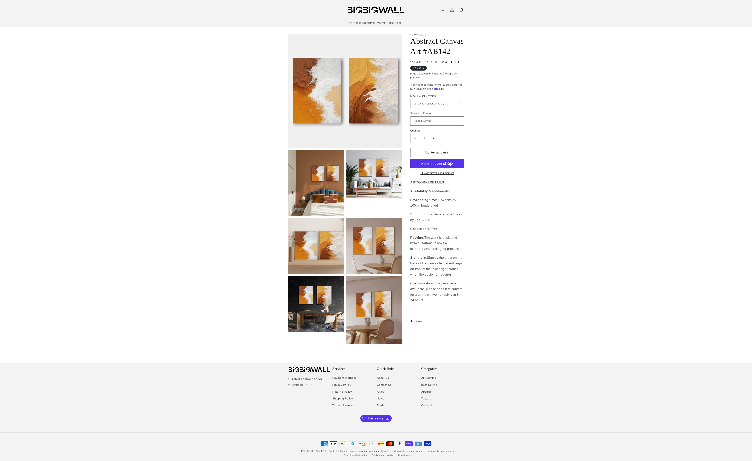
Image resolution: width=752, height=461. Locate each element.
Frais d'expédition (421, 73)
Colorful (426, 405)
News (380, 398)
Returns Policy (342, 391)
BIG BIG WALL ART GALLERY (322, 451)
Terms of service (343, 405)
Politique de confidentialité (441, 451)
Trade (381, 405)
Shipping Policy (342, 398)
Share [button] (419, 321)
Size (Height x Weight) (423, 95)
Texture (426, 398)
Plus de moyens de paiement (437, 173)
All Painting (428, 377)
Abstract (426, 391)
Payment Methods (344, 377)
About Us (383, 377)
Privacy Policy (341, 384)
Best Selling (429, 384)
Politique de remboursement (408, 451)
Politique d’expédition (382, 455)
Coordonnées (405, 455)
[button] (443, 9)
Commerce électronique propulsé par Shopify (364, 451)
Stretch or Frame (420, 113)
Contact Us (384, 384)
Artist (380, 391)
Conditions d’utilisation (355, 455)
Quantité (415, 130)
